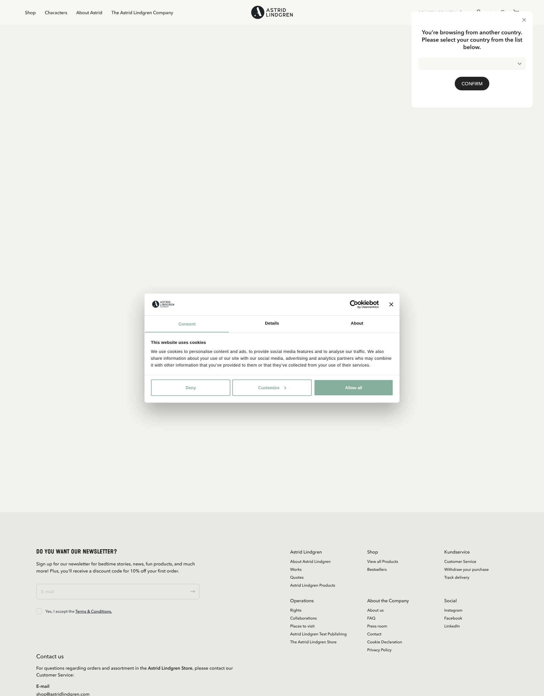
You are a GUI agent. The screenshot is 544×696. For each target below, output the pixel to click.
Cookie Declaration (384, 641)
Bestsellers (377, 569)
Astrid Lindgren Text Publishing (318, 634)
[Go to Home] (272, 12)
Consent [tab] (187, 324)
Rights (295, 610)
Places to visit (302, 626)
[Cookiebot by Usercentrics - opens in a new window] (354, 304)
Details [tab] (272, 323)
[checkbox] (39, 611)
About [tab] (357, 323)
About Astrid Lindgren (310, 561)
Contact (374, 634)
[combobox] (472, 64)
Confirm (472, 83)
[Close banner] (391, 304)
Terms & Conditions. (93, 611)
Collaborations (303, 618)
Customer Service (460, 561)
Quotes (296, 577)
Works (295, 569)
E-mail (43, 686)
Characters (56, 12)
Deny (191, 387)
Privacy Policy (379, 649)
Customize (268, 387)
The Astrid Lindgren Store (313, 641)
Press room (377, 626)
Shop (30, 12)
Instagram (453, 610)
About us (375, 610)
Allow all (353, 387)
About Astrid (89, 12)
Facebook (453, 618)
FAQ (371, 618)
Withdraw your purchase (466, 569)
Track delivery (456, 577)
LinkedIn (452, 626)
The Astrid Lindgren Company (142, 12)
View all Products (382, 561)
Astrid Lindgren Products (312, 585)
